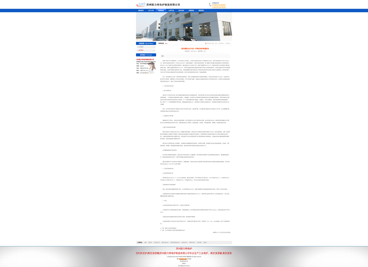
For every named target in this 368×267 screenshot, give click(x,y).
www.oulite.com (144, 70)
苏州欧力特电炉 (182, 256)
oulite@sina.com (144, 73)
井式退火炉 (157, 242)
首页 (216, 43)
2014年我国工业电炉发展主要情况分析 (175, 230)
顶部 (229, 232)
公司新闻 (141, 47)
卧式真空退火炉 (184, 261)
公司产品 (171, 10)
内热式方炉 (184, 242)
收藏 (214, 232)
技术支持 (181, 10)
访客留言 (191, 10)
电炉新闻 (141, 50)
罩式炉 (150, 242)
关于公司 (151, 10)
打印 (222, 232)
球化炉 (205, 242)
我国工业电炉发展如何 (170, 228)
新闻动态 (161, 10)
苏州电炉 (189, 259)
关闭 (225, 232)
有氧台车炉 (192, 242)
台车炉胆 (199, 242)
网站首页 (141, 10)
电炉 (145, 242)
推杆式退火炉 (165, 242)
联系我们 (201, 10)
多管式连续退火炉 (175, 242)
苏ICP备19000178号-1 (184, 266)
